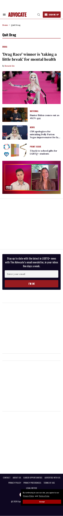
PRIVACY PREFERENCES (32, 482)
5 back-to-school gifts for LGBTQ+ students (43, 152)
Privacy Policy (28, 496)
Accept (42, 502)
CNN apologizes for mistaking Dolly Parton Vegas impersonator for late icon (45, 136)
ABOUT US (17, 477)
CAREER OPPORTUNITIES (32, 477)
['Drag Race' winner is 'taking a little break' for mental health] (31, 87)
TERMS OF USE (49, 482)
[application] (31, 177)
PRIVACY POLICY (14, 482)
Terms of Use (44, 496)
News (32, 127)
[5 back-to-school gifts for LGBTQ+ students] (15, 149)
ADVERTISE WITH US (52, 477)
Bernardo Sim (10, 66)
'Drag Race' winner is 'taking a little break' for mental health (29, 56)
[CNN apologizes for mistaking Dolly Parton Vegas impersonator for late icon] (15, 132)
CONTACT (6, 477)
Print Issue (35, 146)
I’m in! (31, 283)
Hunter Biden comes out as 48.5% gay (44, 117)
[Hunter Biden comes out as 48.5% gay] (15, 114)
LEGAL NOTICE (31, 488)
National (34, 111)
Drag (4, 47)
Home (5, 25)
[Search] (38, 14)
